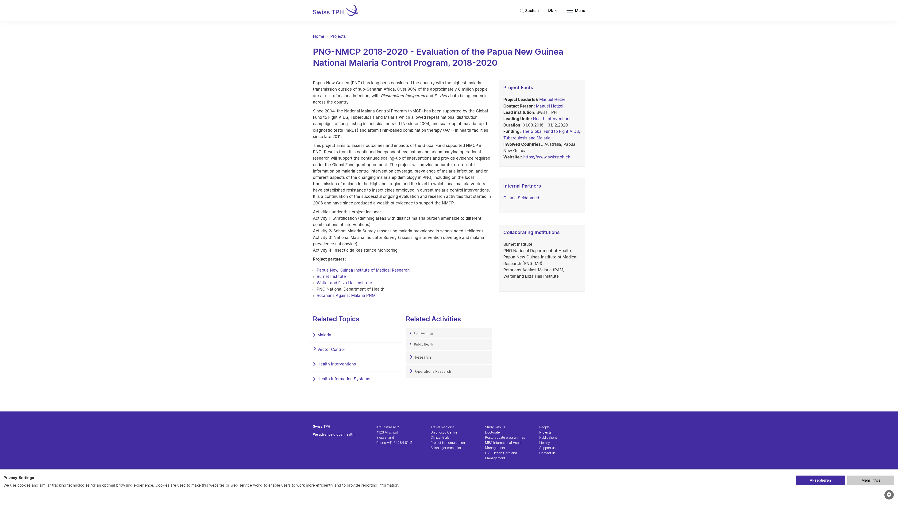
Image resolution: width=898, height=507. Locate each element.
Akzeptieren (820, 480)
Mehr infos (870, 480)
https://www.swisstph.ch (546, 157)
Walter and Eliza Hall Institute (344, 282)
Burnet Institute (331, 276)
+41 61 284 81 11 (399, 443)
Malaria (324, 335)
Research (422, 358)
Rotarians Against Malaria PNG (346, 295)
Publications (548, 437)
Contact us (547, 453)
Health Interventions (336, 364)
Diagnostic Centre (444, 432)
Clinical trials (440, 437)
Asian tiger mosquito (446, 448)
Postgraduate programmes (505, 437)
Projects (338, 36)
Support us (547, 448)
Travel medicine (443, 427)
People (544, 427)
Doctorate (492, 432)
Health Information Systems (343, 378)
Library (544, 443)
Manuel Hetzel (553, 99)
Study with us (495, 427)
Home (318, 36)
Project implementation (448, 443)
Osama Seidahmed (521, 198)
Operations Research (432, 372)
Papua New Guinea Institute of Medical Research (363, 270)
